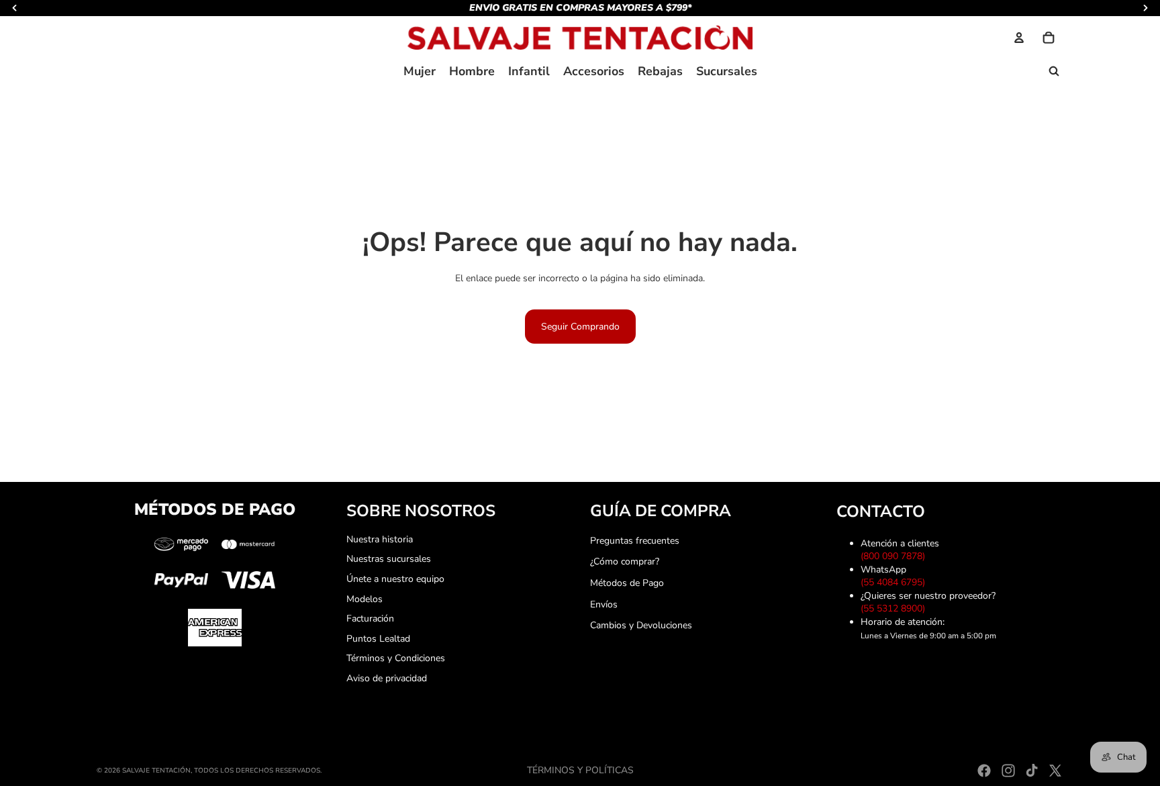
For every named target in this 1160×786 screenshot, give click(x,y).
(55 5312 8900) (895, 608)
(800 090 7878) (895, 556)
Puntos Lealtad (378, 638)
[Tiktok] (1032, 771)
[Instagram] (1008, 771)
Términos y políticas (580, 770)
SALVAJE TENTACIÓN (156, 770)
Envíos (604, 604)
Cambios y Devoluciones (641, 625)
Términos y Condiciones (395, 658)
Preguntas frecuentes (634, 540)
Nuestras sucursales (388, 558)
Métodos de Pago (627, 583)
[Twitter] (1055, 771)
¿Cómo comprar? (624, 561)
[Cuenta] (1019, 37)
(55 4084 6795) (895, 582)
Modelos (364, 599)
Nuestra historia (379, 539)
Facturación (370, 618)
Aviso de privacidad (386, 678)
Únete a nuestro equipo (395, 579)
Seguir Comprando (580, 326)
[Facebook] (984, 771)
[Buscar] (1054, 71)
